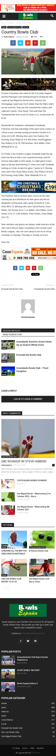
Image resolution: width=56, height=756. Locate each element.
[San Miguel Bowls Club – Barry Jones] (42, 568)
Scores (24, 748)
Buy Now (40, 748)
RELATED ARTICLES (11, 331)
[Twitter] (28, 641)
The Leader (36, 753)
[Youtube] (35, 641)
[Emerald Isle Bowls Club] (8, 358)
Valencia (25, 27)
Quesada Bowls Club (9, 457)
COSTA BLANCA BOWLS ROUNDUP (32, 480)
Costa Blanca (7, 719)
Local (3, 724)
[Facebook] (20, 641)
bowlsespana (9, 37)
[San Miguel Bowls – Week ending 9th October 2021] (8, 510)
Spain (3, 715)
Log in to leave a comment (28, 399)
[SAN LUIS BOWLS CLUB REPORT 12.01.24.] (14, 568)
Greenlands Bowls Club (44, 289)
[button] (52, 15)
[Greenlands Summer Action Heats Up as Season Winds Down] (8, 345)
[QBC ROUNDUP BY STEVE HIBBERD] (28, 438)
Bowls (4, 27)
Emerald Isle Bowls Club (12, 289)
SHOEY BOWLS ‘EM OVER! (28, 670)
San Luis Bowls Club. (10, 732)
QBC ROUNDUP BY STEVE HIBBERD (23, 461)
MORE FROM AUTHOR (12, 334)
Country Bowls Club (14, 27)
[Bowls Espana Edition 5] (8, 687)
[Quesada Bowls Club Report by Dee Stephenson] (8, 660)
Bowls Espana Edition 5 (27, 683)
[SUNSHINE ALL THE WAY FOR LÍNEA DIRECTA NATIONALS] (14, 539)
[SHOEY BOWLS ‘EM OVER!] (8, 673)
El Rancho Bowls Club (37, 547)
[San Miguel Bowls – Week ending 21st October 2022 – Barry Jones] (8, 497)
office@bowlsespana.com (33, 633)
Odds (32, 748)
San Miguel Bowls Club (11, 736)
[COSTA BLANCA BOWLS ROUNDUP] (8, 484)
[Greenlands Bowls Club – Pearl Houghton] (8, 371)
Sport (3, 707)
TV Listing (16, 748)
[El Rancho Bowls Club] (42, 539)
